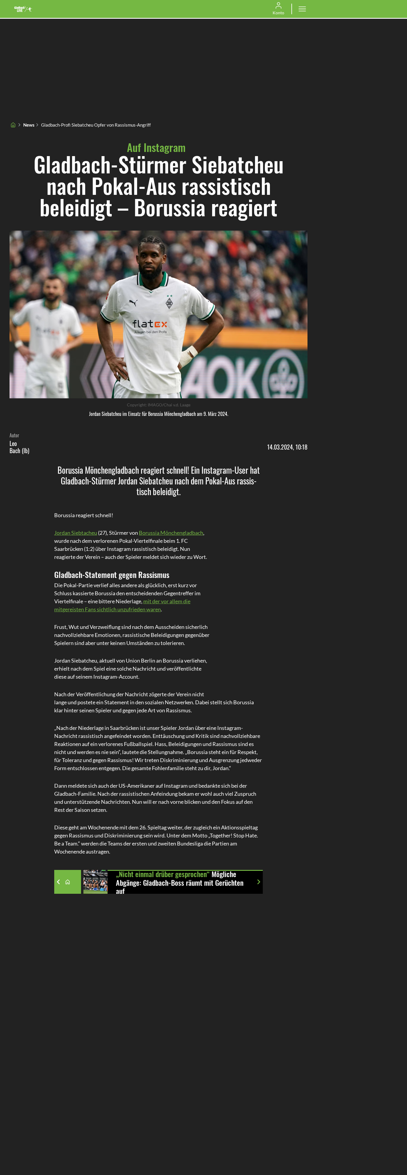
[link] (23, 9)
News (29, 125)
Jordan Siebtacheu (75, 532)
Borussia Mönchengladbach (171, 532)
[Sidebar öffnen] (302, 9)
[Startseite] (13, 125)
